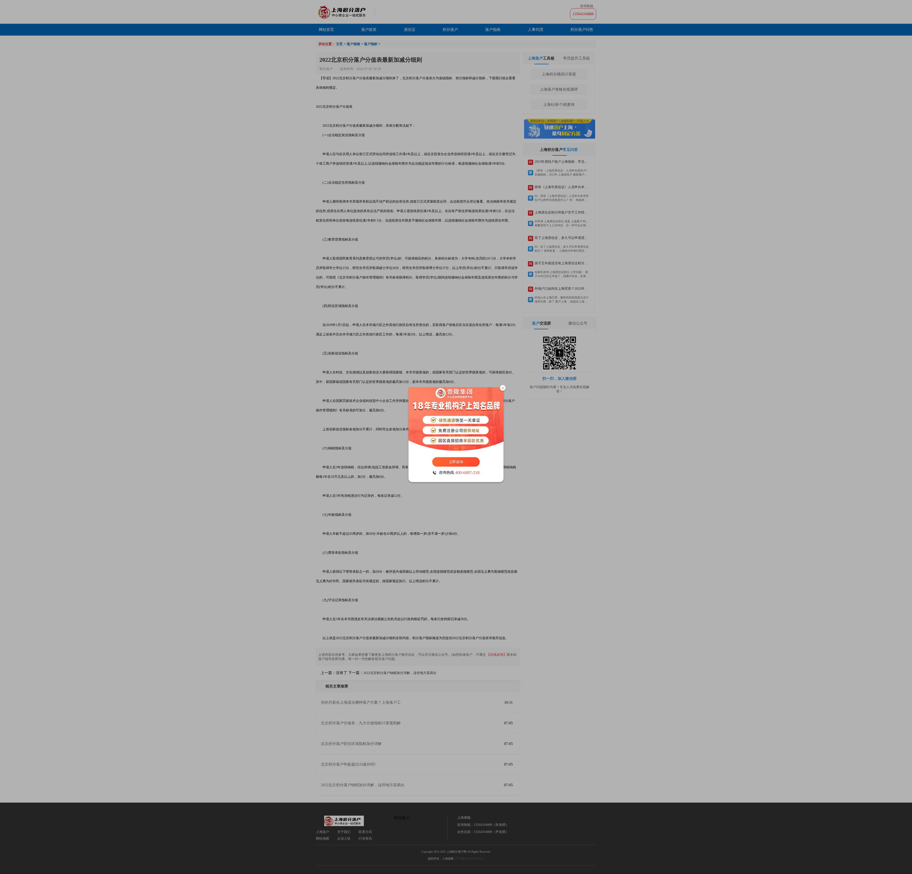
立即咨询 (456, 462)
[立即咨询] (456, 419)
